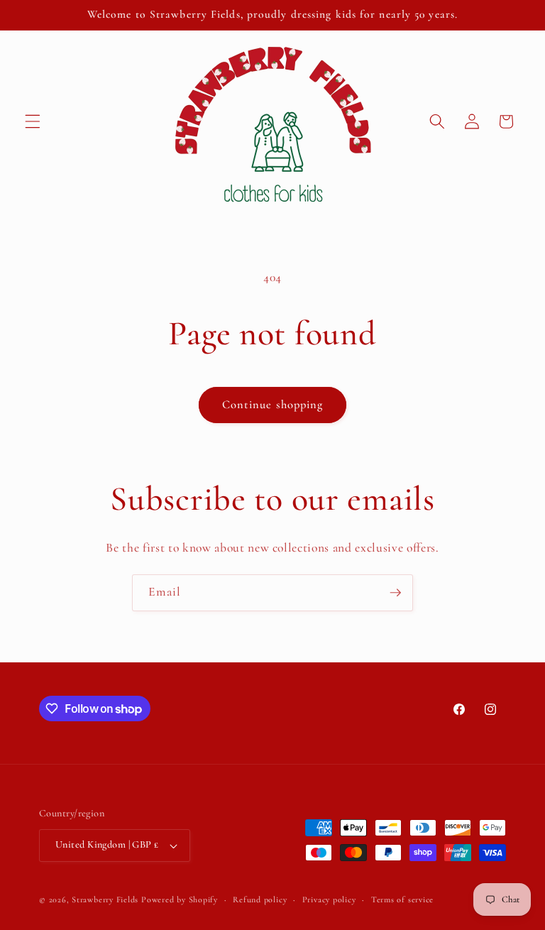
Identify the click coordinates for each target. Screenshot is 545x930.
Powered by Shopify (179, 899)
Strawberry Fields (106, 899)
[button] (33, 121)
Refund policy (260, 899)
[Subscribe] (395, 592)
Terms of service (402, 899)
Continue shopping (273, 405)
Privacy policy (329, 899)
